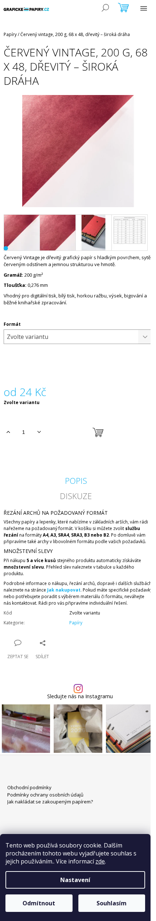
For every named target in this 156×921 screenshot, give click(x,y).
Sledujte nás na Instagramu (80, 696)
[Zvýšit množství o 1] (8, 432)
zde (100, 861)
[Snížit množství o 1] (39, 432)
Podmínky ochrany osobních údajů (45, 794)
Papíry (75, 623)
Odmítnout (38, 903)
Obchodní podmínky (29, 787)
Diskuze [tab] (76, 495)
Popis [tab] (76, 480)
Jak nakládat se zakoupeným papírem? (50, 801)
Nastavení (75, 880)
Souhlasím (112, 903)
